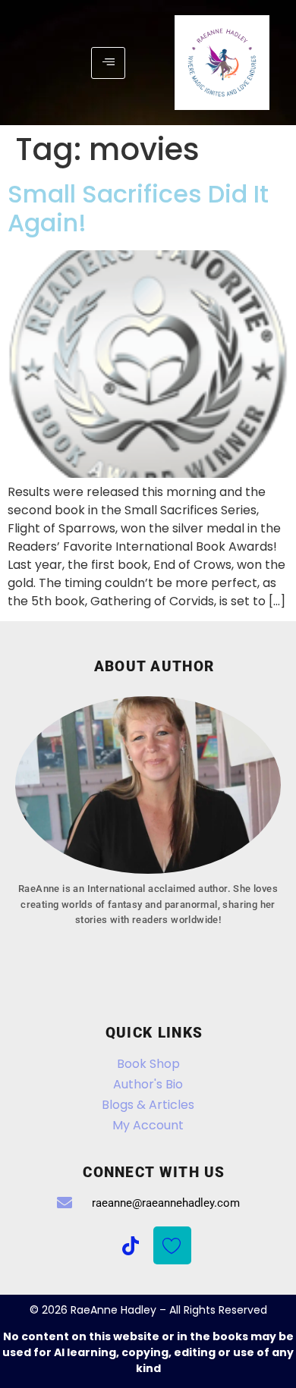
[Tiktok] (131, 1245)
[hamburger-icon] (108, 63)
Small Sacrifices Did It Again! (138, 208)
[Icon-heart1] (172, 1245)
